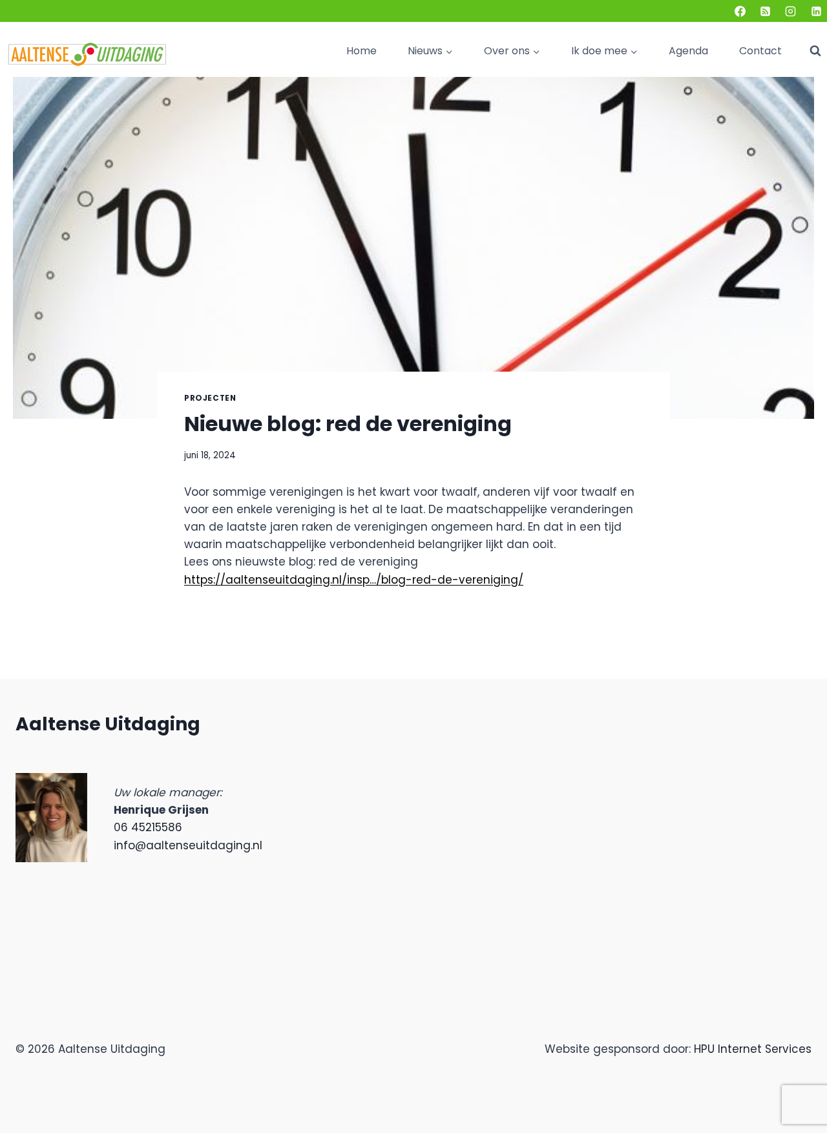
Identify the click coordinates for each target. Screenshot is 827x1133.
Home (361, 50)
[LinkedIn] (816, 11)
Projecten (210, 398)
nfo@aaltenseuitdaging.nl (189, 845)
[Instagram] (791, 11)
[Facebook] (740, 11)
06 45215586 (148, 827)
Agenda (688, 50)
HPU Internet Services (752, 1049)
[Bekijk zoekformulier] (815, 51)
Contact (760, 50)
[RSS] (766, 11)
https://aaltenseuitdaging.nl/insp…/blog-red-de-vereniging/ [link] (353, 580)
